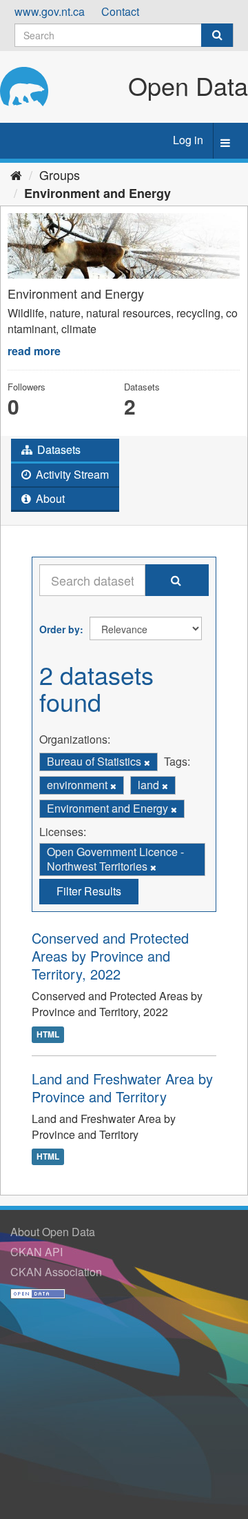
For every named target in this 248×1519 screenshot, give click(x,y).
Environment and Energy (97, 193)
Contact (120, 11)
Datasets (57, 449)
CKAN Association (56, 1272)
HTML (48, 1034)
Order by (59, 629)
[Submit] (217, 35)
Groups (59, 174)
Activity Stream (71, 474)
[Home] (16, 174)
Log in (188, 140)
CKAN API (36, 1252)
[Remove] (147, 762)
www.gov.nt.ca (49, 11)
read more (34, 351)
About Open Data (52, 1232)
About (49, 498)
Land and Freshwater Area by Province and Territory (122, 1087)
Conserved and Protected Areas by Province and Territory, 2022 (110, 956)
